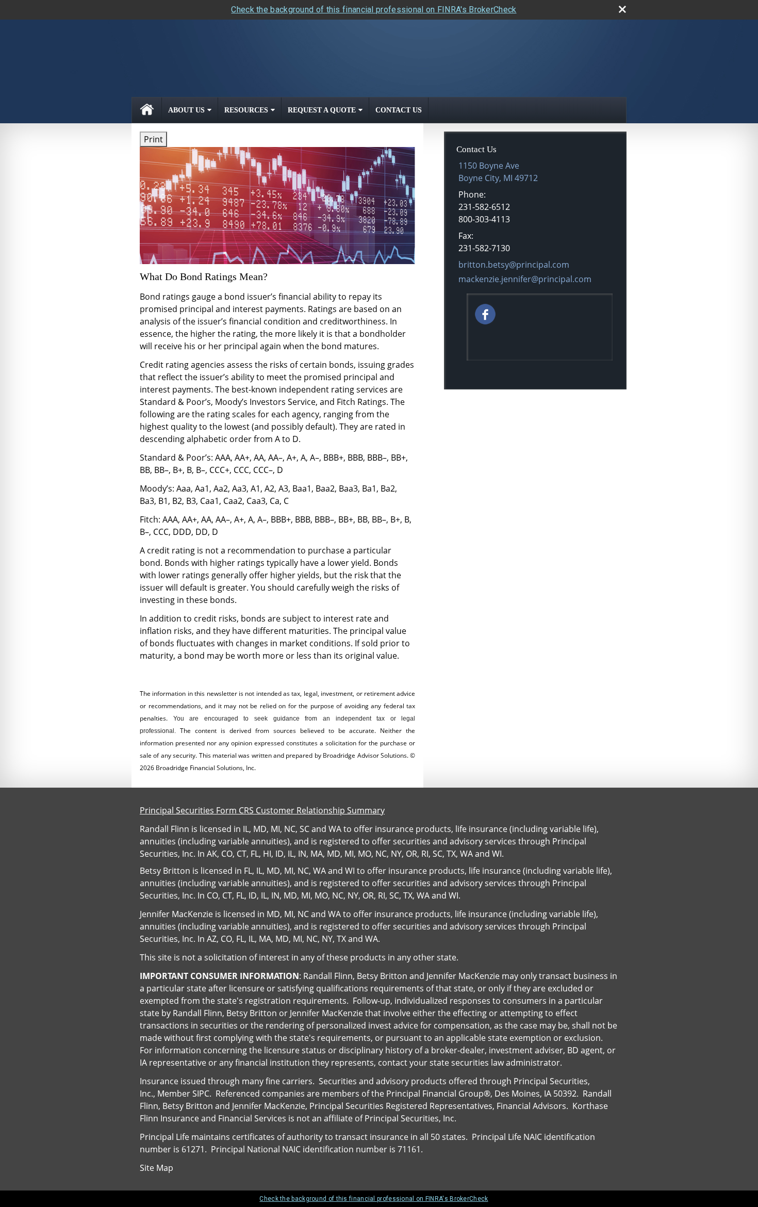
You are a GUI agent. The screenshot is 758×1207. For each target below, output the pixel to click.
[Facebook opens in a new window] (485, 313)
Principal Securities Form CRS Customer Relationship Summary (262, 810)
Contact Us (398, 110)
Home (147, 110)
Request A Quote (322, 110)
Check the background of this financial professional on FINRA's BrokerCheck (373, 9)
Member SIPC (183, 1093)
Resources (246, 110)
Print (153, 139)
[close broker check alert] (622, 9)
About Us (186, 110)
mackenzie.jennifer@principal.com (524, 279)
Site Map (156, 1167)
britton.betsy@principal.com (513, 264)
